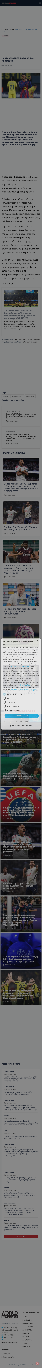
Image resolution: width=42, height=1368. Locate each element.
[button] (21, 726)
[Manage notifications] (37, 1363)
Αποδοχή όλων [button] (22, 716)
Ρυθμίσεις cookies (17, 690)
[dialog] (21, 684)
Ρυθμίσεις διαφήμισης (24, 685)
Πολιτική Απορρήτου (30, 690)
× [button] (37, 641)
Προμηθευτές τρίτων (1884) (20, 666)
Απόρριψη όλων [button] (22, 721)
